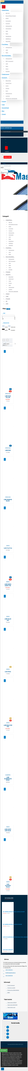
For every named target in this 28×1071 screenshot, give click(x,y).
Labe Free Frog (8, 548)
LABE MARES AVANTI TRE (7, 584)
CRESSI (7, 545)
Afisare (4, 345)
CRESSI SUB (7, 393)
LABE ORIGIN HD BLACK (8, 500)
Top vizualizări (9, 898)
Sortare (4, 343)
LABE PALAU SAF (8, 619)
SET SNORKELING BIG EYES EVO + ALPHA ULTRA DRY (14, 911)
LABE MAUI (8, 450)
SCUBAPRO (7, 774)
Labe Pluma (8, 671)
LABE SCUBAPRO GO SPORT (8, 779)
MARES (8, 581)
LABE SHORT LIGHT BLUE (7, 829)
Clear (9, 308)
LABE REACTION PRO (8, 725)
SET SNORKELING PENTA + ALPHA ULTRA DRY (12, 924)
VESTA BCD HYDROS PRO (8, 949)
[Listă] (7, 340)
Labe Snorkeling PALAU (8, 885)
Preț (4, 313)
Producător (6, 322)
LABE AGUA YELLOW (8, 396)
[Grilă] (4, 340)
